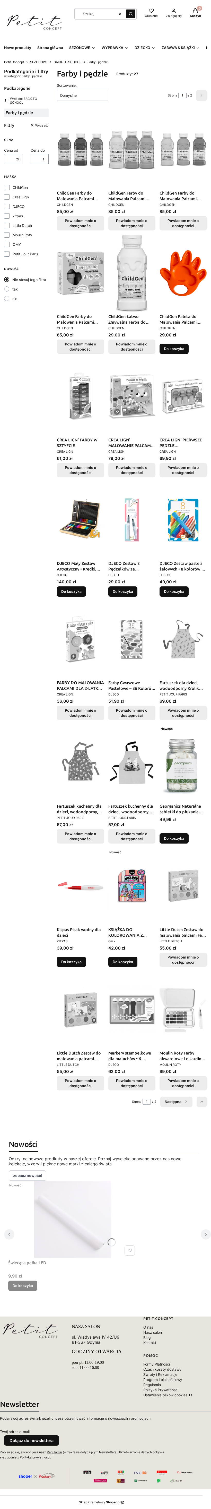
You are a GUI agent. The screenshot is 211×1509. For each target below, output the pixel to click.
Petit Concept (14, 62)
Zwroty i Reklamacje (160, 1374)
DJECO (19, 206)
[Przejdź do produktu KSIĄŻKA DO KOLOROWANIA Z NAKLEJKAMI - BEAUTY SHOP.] (132, 886)
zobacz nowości (27, 1175)
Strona (172, 95)
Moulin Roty (22, 235)
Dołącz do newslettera (32, 1440)
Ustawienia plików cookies (165, 1395)
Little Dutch (22, 225)
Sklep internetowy (99, 1502)
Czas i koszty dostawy (162, 1369)
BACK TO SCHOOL (67, 62)
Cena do (38, 150)
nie (14, 298)
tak (15, 289)
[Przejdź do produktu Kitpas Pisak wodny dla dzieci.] (80, 886)
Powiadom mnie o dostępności (80, 223)
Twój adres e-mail (15, 1431)
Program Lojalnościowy (162, 1379)
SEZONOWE (39, 62)
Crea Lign (21, 197)
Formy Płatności (156, 1364)
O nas (148, 1327)
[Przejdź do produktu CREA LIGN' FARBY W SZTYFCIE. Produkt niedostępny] (80, 396)
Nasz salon (152, 1332)
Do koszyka (174, 348)
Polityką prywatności (35, 1457)
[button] (130, 13)
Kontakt (149, 1342)
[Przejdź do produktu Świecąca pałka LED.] (72, 1219)
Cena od (11, 150)
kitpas (18, 216)
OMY (17, 244)
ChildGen (20, 187)
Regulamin (152, 1384)
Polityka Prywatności (160, 1390)
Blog (147, 1337)
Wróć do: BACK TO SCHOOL (23, 100)
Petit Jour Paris (25, 254)
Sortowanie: (67, 85)
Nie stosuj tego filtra (29, 279)
